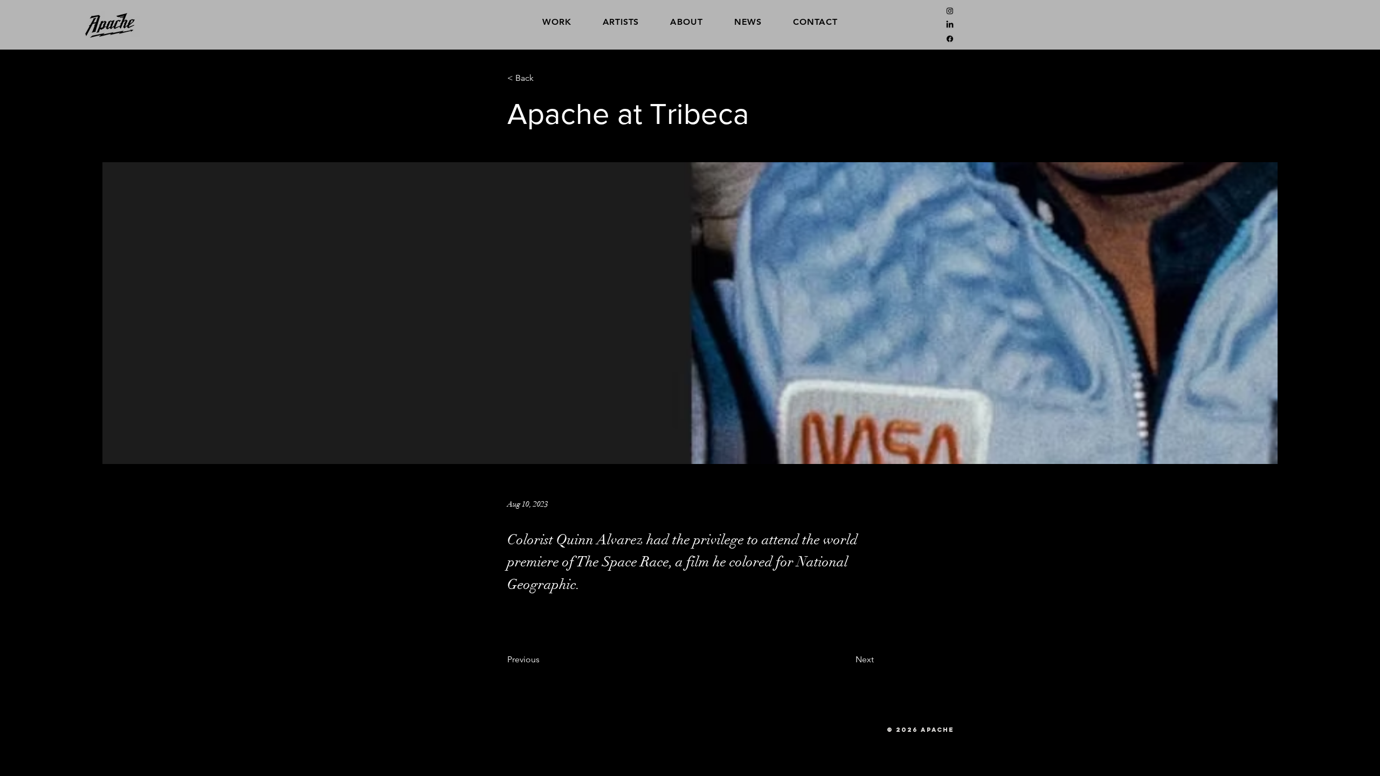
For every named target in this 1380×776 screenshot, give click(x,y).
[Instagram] (950, 10)
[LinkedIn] (950, 24)
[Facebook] (950, 38)
